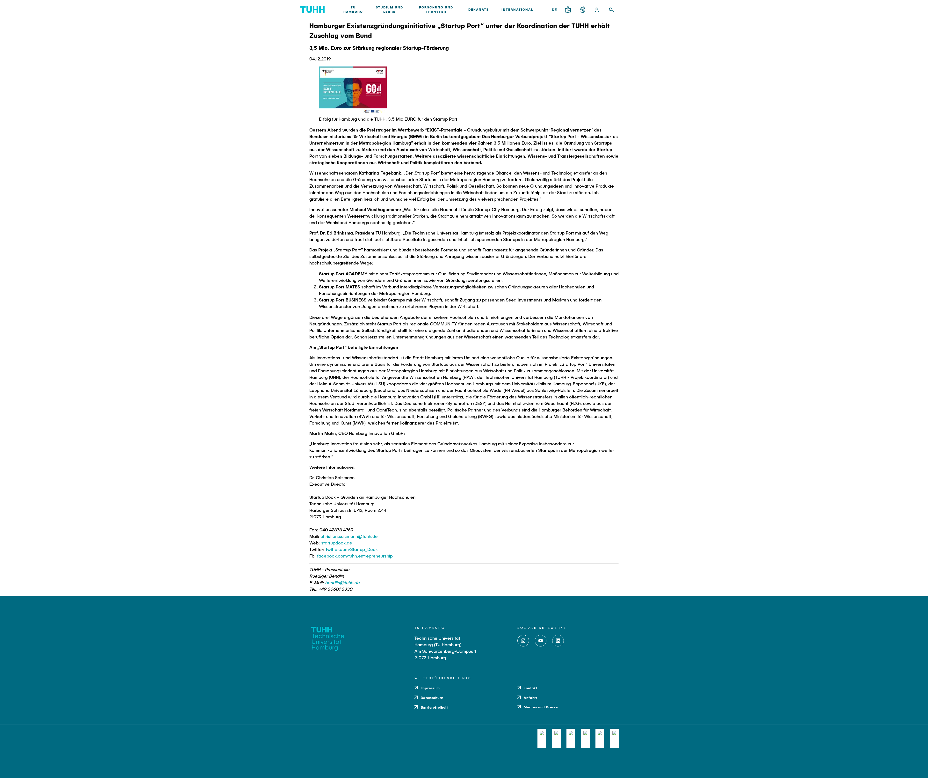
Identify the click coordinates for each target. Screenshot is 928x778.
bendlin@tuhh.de (342, 582)
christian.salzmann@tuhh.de (349, 536)
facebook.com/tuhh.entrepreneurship (355, 555)
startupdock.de (336, 542)
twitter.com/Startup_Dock (352, 549)
